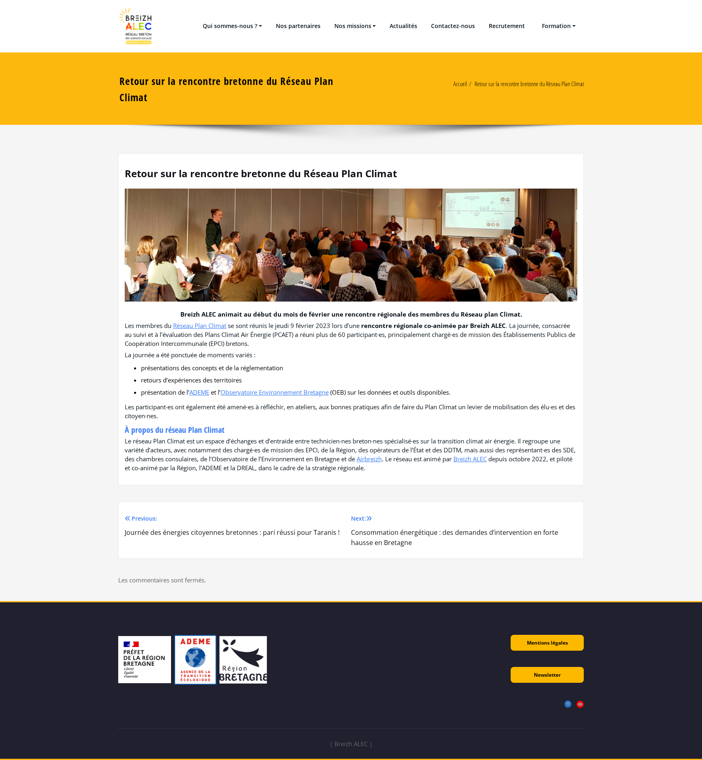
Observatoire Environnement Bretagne (275, 392)
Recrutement (507, 26)
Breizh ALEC (470, 459)
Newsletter (547, 674)
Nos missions (352, 26)
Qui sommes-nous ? (230, 26)
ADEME (199, 392)
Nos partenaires (298, 26)
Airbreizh (369, 459)
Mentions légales (547, 642)
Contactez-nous (453, 26)
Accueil (460, 84)
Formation (555, 26)
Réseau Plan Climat (199, 325)
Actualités (403, 26)
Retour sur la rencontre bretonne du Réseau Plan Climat (529, 84)
